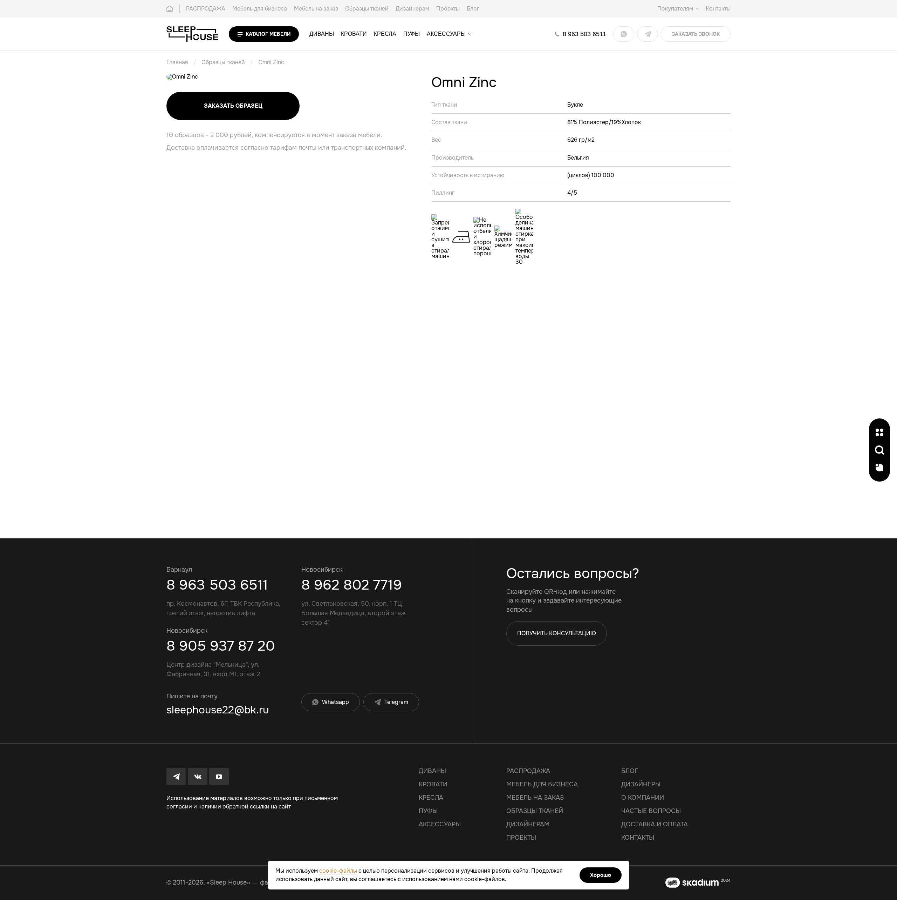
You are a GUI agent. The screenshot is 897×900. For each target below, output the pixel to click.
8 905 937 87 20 (220, 646)
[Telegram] (647, 34)
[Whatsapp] (623, 34)
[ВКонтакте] (197, 776)
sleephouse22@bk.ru (217, 710)
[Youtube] (219, 776)
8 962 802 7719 (351, 585)
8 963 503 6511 (217, 585)
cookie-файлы (338, 870)
